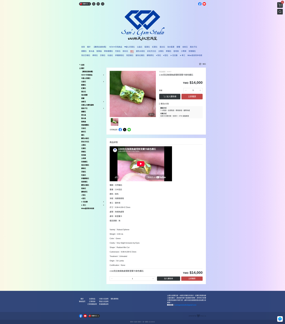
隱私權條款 (114, 299)
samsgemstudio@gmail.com (185, 305)
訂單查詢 (92, 301)
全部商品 (92, 299)
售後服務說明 (103, 304)
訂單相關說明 (92, 304)
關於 (82, 299)
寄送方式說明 (103, 301)
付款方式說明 (103, 299)
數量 (160, 90)
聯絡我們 (82, 301)
